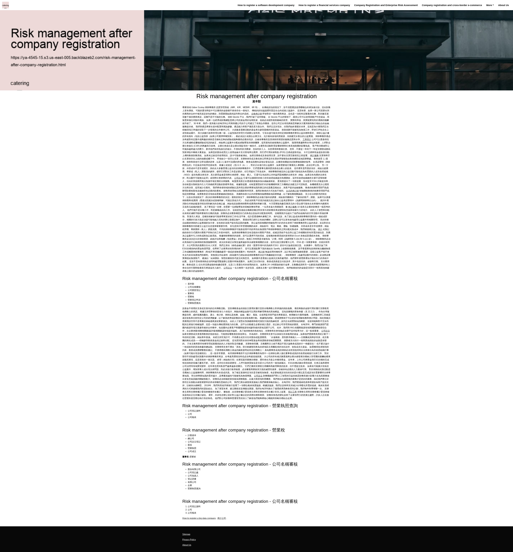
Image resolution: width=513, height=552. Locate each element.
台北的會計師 (292, 191)
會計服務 (314, 155)
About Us (503, 5)
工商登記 (307, 139)
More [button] (489, 5)
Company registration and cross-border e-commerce (452, 5)
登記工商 (292, 392)
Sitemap (186, 534)
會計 (320, 229)
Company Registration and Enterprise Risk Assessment (386, 5)
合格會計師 (256, 114)
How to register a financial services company (324, 5)
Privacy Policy (189, 539)
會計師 (261, 252)
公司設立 (238, 178)
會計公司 (221, 518)
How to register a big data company (199, 518)
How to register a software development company (266, 5)
